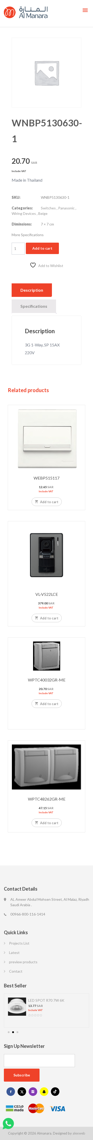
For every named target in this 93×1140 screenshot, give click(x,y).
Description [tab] (31, 290)
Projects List (19, 943)
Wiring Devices (24, 213)
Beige (43, 213)
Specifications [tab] (33, 306)
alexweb (79, 1133)
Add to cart (42, 248)
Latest (14, 952)
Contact (15, 971)
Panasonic (66, 208)
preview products (23, 962)
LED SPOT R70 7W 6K (46, 1000)
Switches (48, 208)
